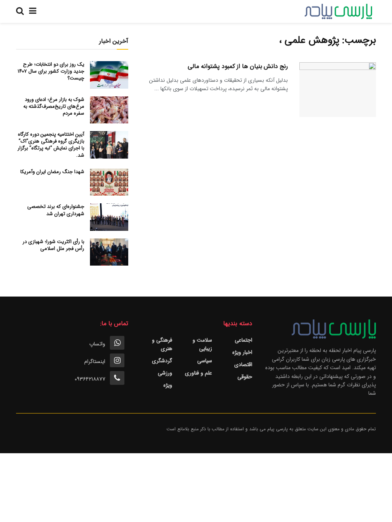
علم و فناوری (198, 373)
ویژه (167, 385)
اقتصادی (243, 364)
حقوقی (244, 377)
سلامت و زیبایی (202, 344)
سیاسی (204, 361)
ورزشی (165, 373)
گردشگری (162, 361)
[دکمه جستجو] (20, 11)
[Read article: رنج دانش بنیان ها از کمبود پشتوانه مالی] (337, 89)
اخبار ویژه (242, 352)
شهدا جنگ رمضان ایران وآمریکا (52, 172)
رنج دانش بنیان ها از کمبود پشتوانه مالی (238, 66)
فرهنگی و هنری (162, 344)
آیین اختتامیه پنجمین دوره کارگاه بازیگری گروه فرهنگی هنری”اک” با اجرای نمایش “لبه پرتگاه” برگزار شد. (51, 144)
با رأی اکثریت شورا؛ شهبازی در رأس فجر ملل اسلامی (53, 245)
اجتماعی (243, 340)
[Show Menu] (32, 11)
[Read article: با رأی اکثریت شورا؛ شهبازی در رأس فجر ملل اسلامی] (109, 252)
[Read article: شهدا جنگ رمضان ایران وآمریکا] (109, 182)
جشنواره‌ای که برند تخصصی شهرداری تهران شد (55, 210)
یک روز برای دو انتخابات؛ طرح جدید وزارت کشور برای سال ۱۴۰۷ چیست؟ (51, 71)
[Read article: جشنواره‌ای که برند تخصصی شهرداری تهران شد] (109, 217)
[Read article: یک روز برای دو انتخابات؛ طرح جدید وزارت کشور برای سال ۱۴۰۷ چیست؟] (109, 75)
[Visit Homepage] (338, 11)
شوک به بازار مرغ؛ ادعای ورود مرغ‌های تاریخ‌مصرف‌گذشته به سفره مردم (53, 106)
